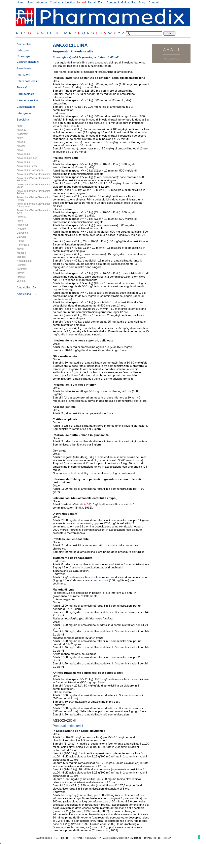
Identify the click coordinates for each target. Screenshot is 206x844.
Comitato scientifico (62, 2)
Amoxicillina (24, 44)
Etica (101, 2)
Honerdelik (23, 244)
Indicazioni (23, 50)
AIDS (87, 504)
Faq (133, 2)
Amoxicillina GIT (25, 162)
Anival (20, 220)
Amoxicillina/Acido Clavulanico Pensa (33, 198)
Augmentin (23, 224)
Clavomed (22, 232)
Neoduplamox (24, 261)
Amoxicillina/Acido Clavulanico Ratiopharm (33, 205)
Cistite (57, 419)
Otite (56, 356)
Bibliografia (24, 113)
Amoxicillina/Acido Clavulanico (33, 174)
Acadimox (22, 134)
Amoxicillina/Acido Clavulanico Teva (33, 211)
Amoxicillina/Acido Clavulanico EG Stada (33, 179)
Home (20, 2)
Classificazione (26, 106)
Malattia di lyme (63, 589)
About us (41, 2)
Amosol (21, 146)
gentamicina (100, 580)
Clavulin (21, 236)
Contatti (154, 2)
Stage (142, 2)
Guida (125, 2)
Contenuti (113, 2)
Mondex (21, 256)
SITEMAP (167, 838)
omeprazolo (84, 523)
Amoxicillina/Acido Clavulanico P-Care (33, 192)
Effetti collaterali (27, 81)
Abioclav (21, 130)
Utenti (92, 2)
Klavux (20, 248)
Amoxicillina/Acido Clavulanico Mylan (33, 185)
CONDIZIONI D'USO (130, 838)
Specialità (23, 119)
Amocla (21, 142)
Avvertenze (24, 68)
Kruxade (21, 252)
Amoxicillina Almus (27, 158)
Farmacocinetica (27, 100)
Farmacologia (25, 93)
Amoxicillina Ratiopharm (30, 170)
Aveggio (21, 228)
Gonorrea (59, 450)
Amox (20, 150)
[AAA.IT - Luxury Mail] (171, 62)
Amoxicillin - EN (26, 287)
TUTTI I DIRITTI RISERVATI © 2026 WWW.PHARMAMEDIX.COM (86, 838)
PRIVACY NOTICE (152, 838)
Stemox (21, 277)
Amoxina (21, 216)
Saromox (22, 269)
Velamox (21, 281)
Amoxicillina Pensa (27, 166)
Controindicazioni (28, 61)
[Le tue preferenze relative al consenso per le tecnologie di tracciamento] (199, 837)
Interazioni (23, 74)
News (30, 2)
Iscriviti (81, 2)
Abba (20, 126)
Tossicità (22, 87)
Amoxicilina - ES (27, 293)
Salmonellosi (61, 498)
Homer (20, 240)
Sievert (20, 273)
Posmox (21, 265)
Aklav (20, 138)
